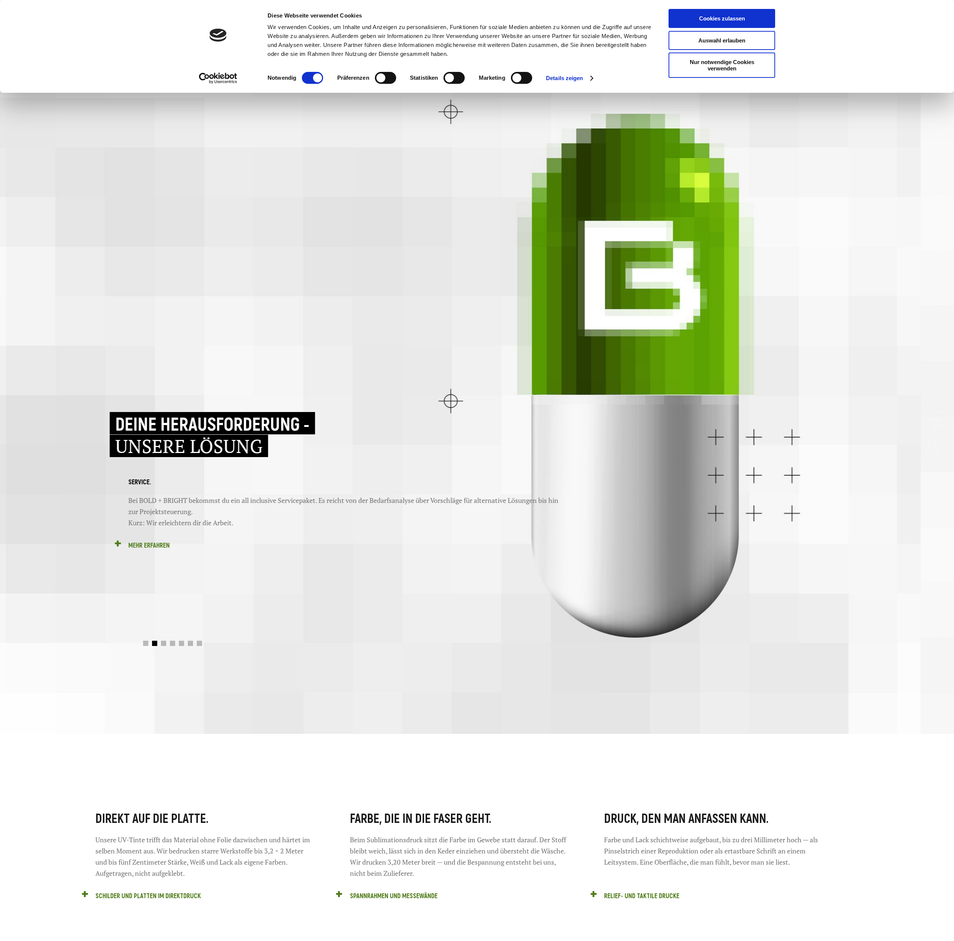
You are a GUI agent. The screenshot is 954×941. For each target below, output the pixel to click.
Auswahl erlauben (721, 40)
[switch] (385, 78)
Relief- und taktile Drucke (641, 895)
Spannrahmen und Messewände (393, 895)
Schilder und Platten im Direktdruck (148, 895)
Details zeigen (564, 78)
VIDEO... (239, 545)
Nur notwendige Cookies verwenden (722, 65)
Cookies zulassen (722, 18)
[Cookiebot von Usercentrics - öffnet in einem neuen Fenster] (218, 78)
